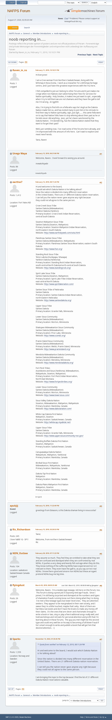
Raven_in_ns (20, 70)
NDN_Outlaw (20, 553)
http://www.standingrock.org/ (57, 268)
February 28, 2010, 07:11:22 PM (47, 553)
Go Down (12, 62)
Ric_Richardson (21, 529)
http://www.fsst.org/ (53, 249)
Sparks (16, 639)
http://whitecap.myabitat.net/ (57, 422)
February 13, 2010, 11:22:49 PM (47, 506)
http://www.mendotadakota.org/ (59, 362)
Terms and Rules (91, 717)
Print (100, 62)
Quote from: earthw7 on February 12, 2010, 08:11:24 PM (62, 644)
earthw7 (17, 182)
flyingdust (18, 585)
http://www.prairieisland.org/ (57, 349)
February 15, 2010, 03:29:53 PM (47, 529)
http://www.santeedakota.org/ (57, 300)
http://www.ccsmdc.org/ (55, 335)
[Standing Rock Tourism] (11, 199)
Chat (66, 18)
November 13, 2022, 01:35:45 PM (47, 639)
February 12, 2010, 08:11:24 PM (47, 182)
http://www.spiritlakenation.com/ (59, 284)
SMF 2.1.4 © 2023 (12, 717)
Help (82, 717)
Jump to (65, 700)
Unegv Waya (20, 153)
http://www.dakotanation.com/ (58, 408)
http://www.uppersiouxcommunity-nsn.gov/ (63, 435)
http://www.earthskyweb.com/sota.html (62, 232)
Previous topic (84, 54)
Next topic (98, 54)
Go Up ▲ (103, 717)
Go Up (10, 689)
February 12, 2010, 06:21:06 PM (47, 153)
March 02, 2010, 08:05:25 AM (46, 585)
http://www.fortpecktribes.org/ (58, 381)
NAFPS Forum (18, 11)
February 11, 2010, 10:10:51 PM (47, 70)
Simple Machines (25, 717)
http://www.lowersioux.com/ (57, 395)
